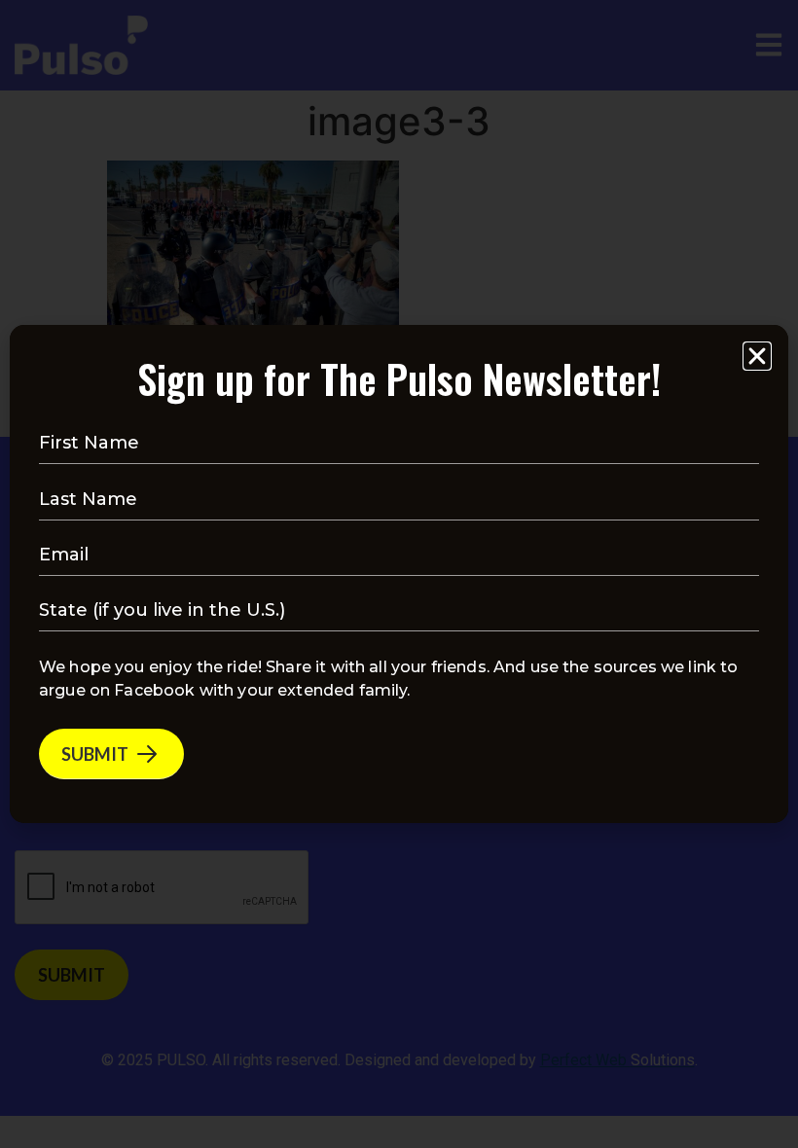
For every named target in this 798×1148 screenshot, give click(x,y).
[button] (757, 356)
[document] (399, 574)
